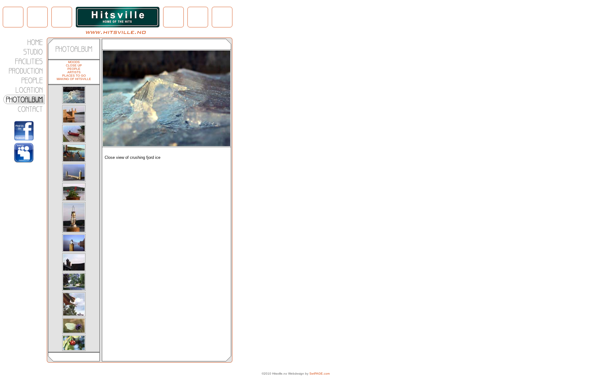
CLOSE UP (74, 65)
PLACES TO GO (74, 75)
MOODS (74, 62)
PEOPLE (73, 68)
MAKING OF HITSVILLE (74, 79)
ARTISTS (74, 72)
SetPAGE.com (319, 373)
